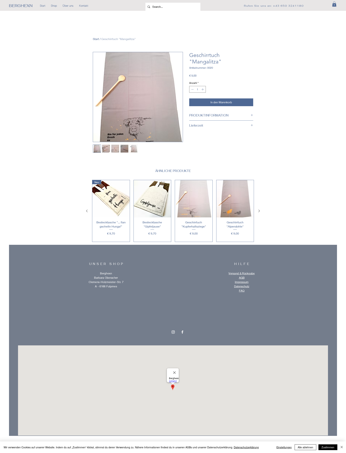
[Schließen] (342, 447)
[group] (173, 211)
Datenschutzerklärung (246, 447)
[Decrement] (192, 89)
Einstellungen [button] (284, 447)
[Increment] (203, 89)
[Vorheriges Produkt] (87, 211)
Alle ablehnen (305, 447)
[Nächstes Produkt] (259, 211)
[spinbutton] (197, 89)
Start (96, 39)
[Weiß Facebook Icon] (182, 332)
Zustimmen (327, 447)
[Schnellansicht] (152, 199)
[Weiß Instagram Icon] (173, 332)
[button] (334, 4)
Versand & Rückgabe (242, 273)
